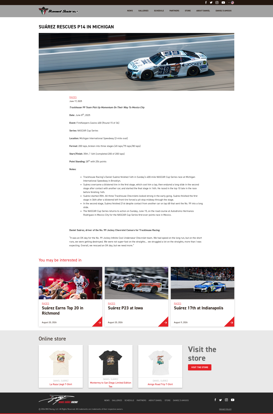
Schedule (159, 10)
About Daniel (203, 10)
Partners (174, 10)
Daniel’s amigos (223, 10)
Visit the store (199, 367)
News (130, 10)
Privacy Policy (225, 409)
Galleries (143, 10)
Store (188, 10)
